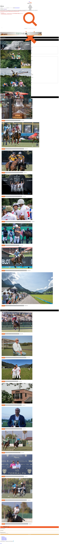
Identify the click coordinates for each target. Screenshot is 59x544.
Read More (3, 120)
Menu (29, 1)
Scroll (1, 543)
